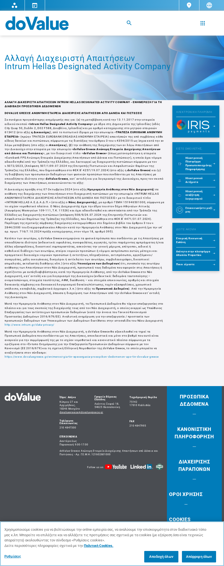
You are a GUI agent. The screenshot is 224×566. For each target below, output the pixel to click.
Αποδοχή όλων (161, 557)
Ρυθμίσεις (12, 556)
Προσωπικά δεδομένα (194, 400)
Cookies (180, 519)
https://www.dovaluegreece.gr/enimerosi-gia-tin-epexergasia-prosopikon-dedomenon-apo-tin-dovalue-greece (82, 356)
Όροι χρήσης (186, 494)
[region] (112, 543)
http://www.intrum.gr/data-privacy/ (29, 324)
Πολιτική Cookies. (98, 546)
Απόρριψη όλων (199, 557)
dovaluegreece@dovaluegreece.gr (81, 412)
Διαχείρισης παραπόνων (194, 465)
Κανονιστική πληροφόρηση (194, 432)
